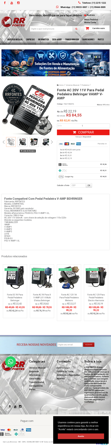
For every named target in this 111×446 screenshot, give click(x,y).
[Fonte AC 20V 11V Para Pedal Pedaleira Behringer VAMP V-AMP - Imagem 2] (22, 142)
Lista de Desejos (28, 151)
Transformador (36, 382)
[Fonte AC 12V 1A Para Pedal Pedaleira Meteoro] (69, 292)
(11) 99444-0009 (97, 7)
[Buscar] (76, 28)
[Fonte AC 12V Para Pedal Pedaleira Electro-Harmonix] (96, 292)
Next (106, 62)
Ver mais (16, 303)
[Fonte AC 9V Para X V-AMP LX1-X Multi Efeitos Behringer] (42, 291)
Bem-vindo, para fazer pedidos (55, 15)
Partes (32, 389)
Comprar (85, 132)
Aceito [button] (81, 436)
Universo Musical (72, 85)
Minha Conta (90, 22)
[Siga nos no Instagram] (18, 3)
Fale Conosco (63, 368)
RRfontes (106, 105)
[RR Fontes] (13, 22)
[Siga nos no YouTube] (15, 407)
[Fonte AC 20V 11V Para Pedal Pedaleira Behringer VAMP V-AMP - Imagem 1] (11, 142)
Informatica (34, 375)
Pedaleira (85, 85)
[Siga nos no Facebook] (5, 3)
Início (61, 85)
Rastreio (91, 15)
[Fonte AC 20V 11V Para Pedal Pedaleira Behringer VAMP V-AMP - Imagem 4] (46, 142)
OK (89, 185)
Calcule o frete (63, 185)
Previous (5, 63)
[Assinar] (88, 344)
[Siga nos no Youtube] (11, 3)
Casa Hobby (34, 378)
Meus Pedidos (91, 19)
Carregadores (36, 386)
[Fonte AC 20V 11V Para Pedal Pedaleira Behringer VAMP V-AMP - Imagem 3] (34, 142)
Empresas (34, 371)
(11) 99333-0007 (79, 7)
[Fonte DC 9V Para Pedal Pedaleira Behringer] (15, 291)
